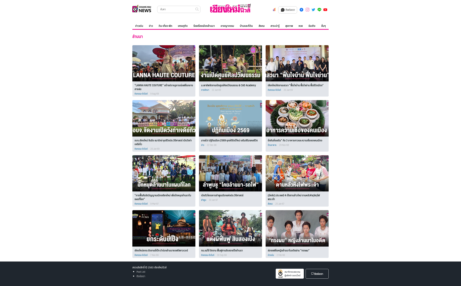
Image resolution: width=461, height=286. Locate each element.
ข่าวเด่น (139, 25)
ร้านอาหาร (272, 145)
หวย (301, 25)
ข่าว (151, 25)
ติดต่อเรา (290, 9)
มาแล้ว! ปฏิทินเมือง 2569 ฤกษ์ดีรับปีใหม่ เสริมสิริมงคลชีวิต (229, 140)
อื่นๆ (323, 25)
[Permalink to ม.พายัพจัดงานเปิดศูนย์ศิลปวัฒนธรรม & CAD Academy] (232, 63)
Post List (140, 271)
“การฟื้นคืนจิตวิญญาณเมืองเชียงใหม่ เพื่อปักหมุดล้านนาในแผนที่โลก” (163, 197)
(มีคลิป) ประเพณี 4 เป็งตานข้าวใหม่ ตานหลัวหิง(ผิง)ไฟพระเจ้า (294, 197)
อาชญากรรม (227, 25)
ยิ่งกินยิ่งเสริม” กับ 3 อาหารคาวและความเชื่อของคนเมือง (295, 140)
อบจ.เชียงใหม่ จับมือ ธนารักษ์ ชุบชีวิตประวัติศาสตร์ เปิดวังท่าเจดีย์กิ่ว (163, 142)
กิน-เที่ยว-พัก (165, 25)
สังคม (262, 25)
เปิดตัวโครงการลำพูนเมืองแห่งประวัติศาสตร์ (222, 195)
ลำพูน (203, 200)
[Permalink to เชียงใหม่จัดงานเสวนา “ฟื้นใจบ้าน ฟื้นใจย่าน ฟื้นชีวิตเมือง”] (299, 63)
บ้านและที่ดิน (246, 25)
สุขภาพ (289, 25)
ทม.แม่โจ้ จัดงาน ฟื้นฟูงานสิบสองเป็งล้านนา (222, 250)
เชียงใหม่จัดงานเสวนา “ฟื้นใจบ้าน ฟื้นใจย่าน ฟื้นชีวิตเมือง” (296, 85)
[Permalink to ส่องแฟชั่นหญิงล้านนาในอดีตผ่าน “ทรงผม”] (299, 228)
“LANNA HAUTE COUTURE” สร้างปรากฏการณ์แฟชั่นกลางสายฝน (164, 87)
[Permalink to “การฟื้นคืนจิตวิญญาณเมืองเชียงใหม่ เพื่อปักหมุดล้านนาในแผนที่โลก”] (165, 173)
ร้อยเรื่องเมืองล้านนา (204, 25)
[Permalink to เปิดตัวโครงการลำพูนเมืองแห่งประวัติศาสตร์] (232, 173)
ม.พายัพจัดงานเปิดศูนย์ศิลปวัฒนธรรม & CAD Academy (228, 85)
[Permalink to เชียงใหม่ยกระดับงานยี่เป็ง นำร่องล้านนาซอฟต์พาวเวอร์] (165, 228)
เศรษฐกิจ (183, 25)
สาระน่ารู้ (274, 25)
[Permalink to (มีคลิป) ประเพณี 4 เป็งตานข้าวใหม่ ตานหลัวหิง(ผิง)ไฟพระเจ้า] (299, 173)
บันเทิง (311, 25)
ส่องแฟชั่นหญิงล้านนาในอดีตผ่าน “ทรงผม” (289, 250)
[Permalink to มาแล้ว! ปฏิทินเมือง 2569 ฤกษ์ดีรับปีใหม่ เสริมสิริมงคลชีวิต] (232, 118)
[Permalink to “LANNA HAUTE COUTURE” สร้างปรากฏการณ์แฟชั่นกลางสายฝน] (165, 63)
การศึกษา (205, 90)
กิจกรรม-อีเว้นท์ (141, 94)
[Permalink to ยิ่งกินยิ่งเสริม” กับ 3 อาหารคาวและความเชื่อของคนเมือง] (299, 118)
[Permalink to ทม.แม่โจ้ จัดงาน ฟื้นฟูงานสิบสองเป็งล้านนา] (232, 228)
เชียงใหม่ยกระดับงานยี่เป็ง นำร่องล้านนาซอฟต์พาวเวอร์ (161, 250)
